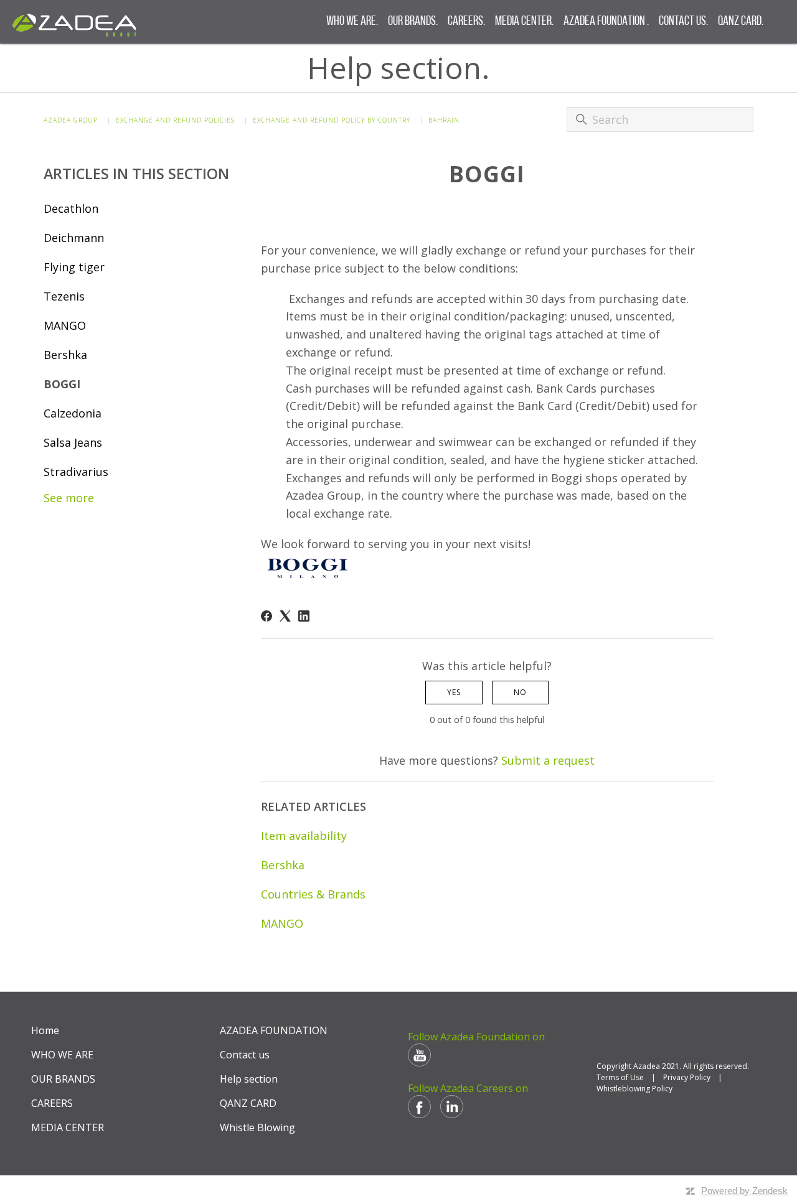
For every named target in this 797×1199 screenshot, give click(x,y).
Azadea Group (71, 120)
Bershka (65, 354)
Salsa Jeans (73, 442)
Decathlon (71, 208)
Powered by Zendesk (744, 1190)
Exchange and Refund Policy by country (331, 120)
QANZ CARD (248, 1103)
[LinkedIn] (303, 616)
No (520, 692)
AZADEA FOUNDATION (274, 1030)
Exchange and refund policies (175, 120)
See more (69, 497)
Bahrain (444, 120)
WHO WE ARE (62, 1054)
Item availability (304, 835)
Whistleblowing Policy (634, 1088)
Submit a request (548, 760)
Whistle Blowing (257, 1127)
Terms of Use (620, 1077)
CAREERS (52, 1103)
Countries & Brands (313, 894)
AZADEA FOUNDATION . (606, 21)
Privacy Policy (686, 1077)
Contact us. (683, 21)
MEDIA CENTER (67, 1127)
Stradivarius (76, 471)
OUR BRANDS (63, 1079)
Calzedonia (72, 413)
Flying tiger (74, 266)
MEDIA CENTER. (524, 21)
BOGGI (62, 383)
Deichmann (74, 237)
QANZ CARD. (740, 21)
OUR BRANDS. (413, 21)
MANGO (65, 325)
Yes (454, 692)
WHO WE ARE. (352, 21)
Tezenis (64, 296)
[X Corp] (285, 616)
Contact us (245, 1054)
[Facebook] (266, 616)
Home (45, 1030)
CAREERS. (466, 21)
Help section (249, 1079)
